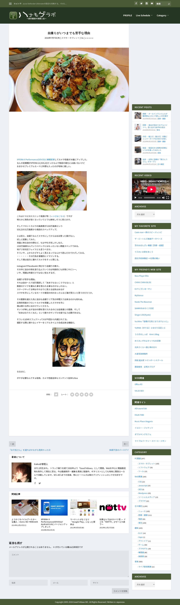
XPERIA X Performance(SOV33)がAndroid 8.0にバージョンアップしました (54, 523)
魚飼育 (141, 556)
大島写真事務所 (141, 353)
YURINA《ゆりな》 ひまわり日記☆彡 (150, 327)
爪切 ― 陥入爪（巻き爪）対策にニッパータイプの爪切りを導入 (155, 137)
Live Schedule (143, 15)
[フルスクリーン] (167, 197)
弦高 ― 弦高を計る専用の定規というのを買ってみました (155, 149)
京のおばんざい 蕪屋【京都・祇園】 (150, 245)
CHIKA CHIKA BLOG (143, 282)
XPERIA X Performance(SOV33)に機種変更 (36, 159)
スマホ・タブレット (70, 37)
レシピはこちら (57, 216)
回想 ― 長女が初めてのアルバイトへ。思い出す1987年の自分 (155, 126)
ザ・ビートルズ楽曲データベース (148, 238)
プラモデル (143, 548)
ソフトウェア (143, 467)
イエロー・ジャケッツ (144, 427)
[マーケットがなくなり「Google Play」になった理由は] (83, 508)
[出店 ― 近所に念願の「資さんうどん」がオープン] (138, 161)
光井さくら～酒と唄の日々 (146, 347)
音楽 (159, 153)
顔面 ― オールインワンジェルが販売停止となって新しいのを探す (155, 114)
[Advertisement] (69, 135)
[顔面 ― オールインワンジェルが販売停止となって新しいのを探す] (138, 115)
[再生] (135, 197)
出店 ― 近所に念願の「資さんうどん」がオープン (155, 160)
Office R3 (138, 384)
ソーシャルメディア (146, 497)
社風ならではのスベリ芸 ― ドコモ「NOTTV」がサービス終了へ (113, 521)
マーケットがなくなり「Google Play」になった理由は (82, 521)
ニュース (142, 511)
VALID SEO (139, 390)
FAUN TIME (139, 415)
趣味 (136, 528)
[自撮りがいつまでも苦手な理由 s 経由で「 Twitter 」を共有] (56, 394)
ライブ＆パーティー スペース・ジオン (150, 441)
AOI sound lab (141, 408)
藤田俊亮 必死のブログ (145, 366)
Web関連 (138, 476)
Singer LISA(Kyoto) (143, 314)
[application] (151, 189)
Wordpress (143, 493)
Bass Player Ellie (142, 275)
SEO (140, 489)
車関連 (141, 552)
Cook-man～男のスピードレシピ (148, 232)
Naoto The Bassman (143, 301)
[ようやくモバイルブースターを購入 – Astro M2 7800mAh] (25, 508)
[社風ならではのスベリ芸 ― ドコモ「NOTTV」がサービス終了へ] (113, 508)
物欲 (140, 519)
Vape (140, 537)
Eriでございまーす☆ (143, 289)
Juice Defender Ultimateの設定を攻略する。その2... (45, 3)
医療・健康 (162, 118)
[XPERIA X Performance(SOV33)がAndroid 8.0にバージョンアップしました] (54, 508)
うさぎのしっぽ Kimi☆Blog (147, 334)
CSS (140, 481)
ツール (141, 471)
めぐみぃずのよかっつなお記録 (147, 340)
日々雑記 (161, 164)
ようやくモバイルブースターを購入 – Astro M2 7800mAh (25, 520)
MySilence (139, 295)
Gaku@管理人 (41, 464)
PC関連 (138, 458)
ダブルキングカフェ (143, 434)
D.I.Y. (140, 533)
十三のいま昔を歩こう (144, 251)
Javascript (142, 485)
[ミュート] (163, 197)
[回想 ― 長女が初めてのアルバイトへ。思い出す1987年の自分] (138, 127)
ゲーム (141, 544)
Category (161, 15)
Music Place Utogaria (144, 421)
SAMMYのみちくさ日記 (144, 308)
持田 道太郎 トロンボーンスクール (149, 360)
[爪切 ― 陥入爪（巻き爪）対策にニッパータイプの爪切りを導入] (138, 138)
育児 (158, 130)
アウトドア (143, 541)
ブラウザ (142, 501)
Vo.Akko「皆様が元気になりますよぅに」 (152, 321)
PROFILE (127, 15)
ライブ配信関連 (144, 566)
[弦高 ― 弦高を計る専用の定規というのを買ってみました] (138, 149)
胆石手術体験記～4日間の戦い (147, 258)
